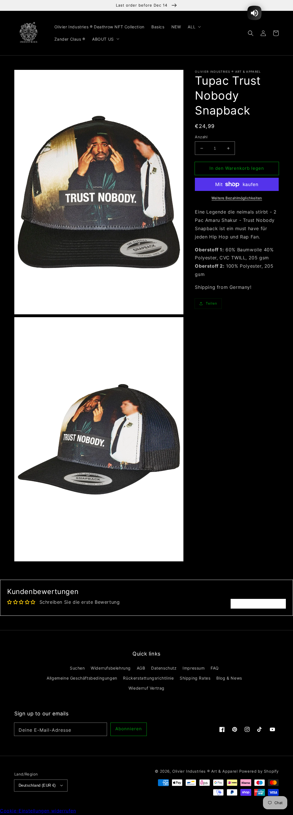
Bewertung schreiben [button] (258, 604)
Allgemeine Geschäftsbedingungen (82, 678)
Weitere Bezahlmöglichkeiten (236, 198)
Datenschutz (164, 668)
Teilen (211, 303)
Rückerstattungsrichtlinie (148, 678)
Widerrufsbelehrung (111, 668)
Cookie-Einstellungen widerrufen (38, 811)
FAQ (215, 668)
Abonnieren (128, 728)
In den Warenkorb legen (236, 168)
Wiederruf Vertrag (146, 688)
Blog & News (229, 678)
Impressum (194, 668)
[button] (250, 33)
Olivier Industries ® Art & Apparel (204, 771)
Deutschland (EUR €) (37, 785)
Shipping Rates (195, 678)
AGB (141, 668)
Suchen (77, 668)
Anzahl (201, 137)
